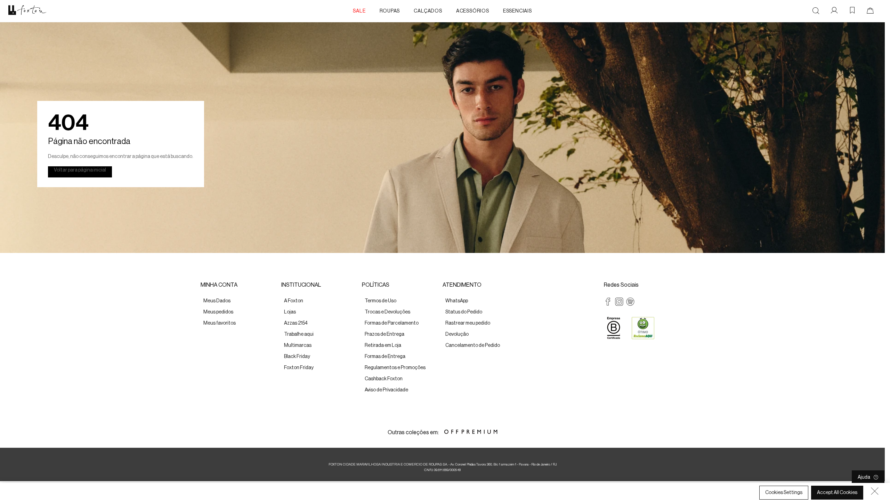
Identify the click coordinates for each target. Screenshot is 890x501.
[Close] (874, 491)
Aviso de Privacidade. (345, 494)
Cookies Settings (783, 492)
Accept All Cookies (837, 492)
